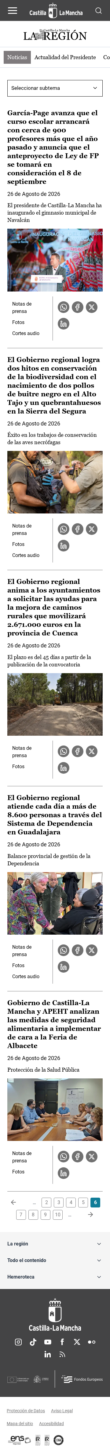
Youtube (47, 1342)
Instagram (18, 1342)
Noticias (17, 57)
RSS (62, 1354)
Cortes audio (25, 333)
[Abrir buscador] (98, 10)
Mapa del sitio (20, 1423)
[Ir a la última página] (85, 1215)
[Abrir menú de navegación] (12, 10)
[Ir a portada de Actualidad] (55, 35)
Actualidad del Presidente (65, 57)
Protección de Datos (26, 1410)
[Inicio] (55, 1314)
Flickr (91, 1342)
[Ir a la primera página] (18, 1202)
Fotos (18, 322)
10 (58, 1215)
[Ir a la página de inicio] (56, 10)
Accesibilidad (51, 1423)
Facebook (62, 1342)
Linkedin (47, 1354)
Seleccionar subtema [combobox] (35, 88)
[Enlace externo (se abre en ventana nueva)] (47, 1440)
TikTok (33, 1342)
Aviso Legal (62, 1410)
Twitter (77, 1342)
